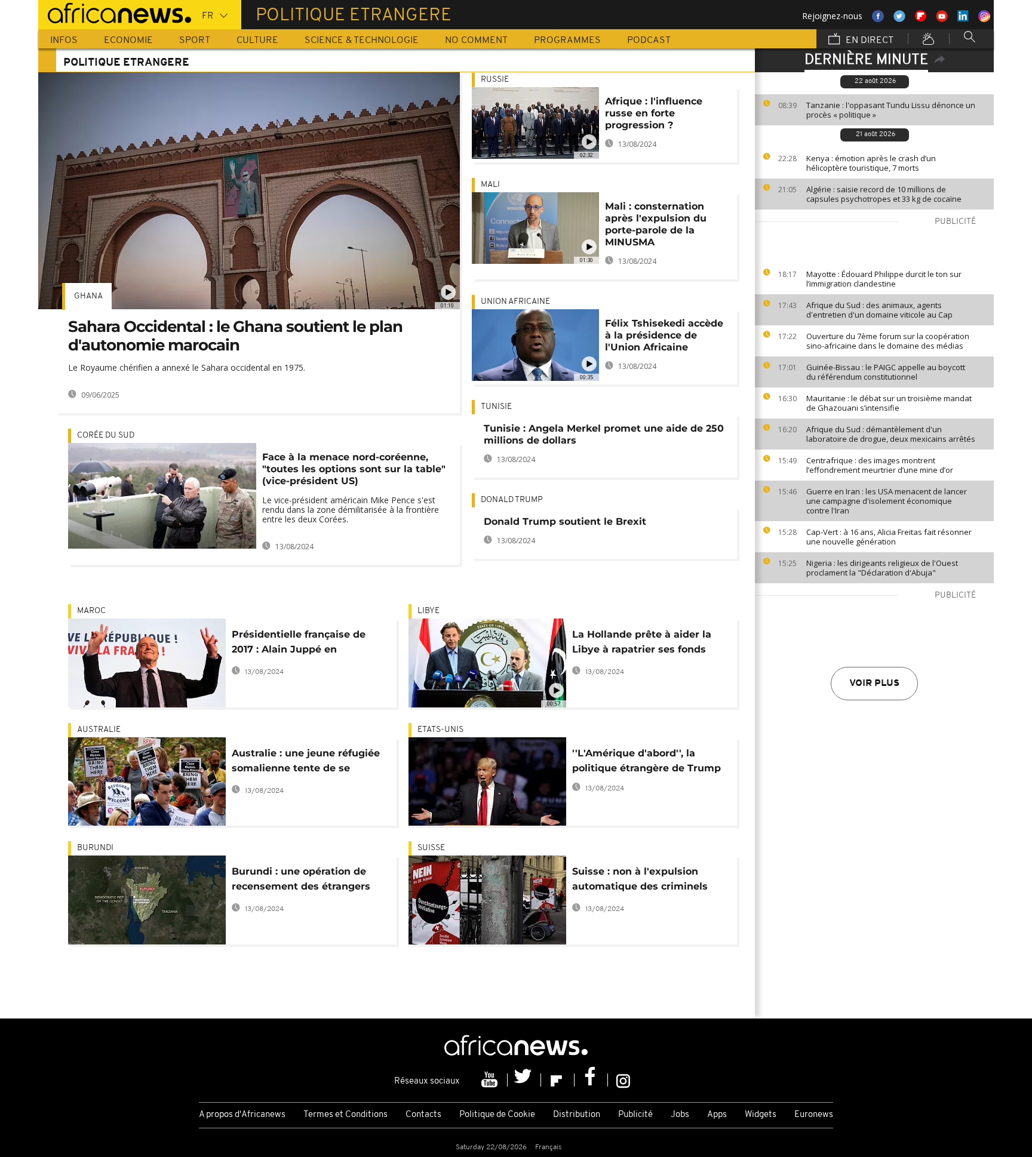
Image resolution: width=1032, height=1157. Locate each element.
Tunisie (496, 406)
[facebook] (591, 1080)
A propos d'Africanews (242, 1114)
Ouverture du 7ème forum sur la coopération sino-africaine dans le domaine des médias (887, 340)
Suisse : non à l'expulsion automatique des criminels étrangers (640, 881)
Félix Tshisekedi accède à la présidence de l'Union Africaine (664, 335)
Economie (128, 40)
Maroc (91, 611)
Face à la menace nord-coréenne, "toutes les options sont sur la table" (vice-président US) (354, 469)
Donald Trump (512, 500)
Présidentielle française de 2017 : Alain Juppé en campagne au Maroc (299, 644)
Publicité (635, 1114)
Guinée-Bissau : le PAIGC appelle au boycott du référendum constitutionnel (885, 371)
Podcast (649, 40)
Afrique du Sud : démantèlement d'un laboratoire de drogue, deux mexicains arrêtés (890, 434)
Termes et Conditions (345, 1114)
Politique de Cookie (497, 1114)
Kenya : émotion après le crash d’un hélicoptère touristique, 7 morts (871, 163)
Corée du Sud (105, 435)
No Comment (476, 40)
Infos (64, 40)
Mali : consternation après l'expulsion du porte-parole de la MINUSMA (656, 224)
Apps (717, 1114)
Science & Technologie (362, 40)
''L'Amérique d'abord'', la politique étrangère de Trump (646, 760)
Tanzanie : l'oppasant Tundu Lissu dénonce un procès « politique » (890, 109)
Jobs (680, 1114)
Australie (99, 729)
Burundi (95, 848)
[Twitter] (524, 1080)
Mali (490, 184)
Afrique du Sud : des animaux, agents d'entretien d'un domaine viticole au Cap (879, 309)
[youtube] (491, 1080)
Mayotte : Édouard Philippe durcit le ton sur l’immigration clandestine (884, 278)
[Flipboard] (558, 1080)
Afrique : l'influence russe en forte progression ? (653, 113)
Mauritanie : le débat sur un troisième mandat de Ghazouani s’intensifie (889, 403)
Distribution (576, 1114)
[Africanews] (114, 12)
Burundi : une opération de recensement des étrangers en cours (301, 881)
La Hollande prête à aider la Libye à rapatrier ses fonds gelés (641, 644)
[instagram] (623, 1080)
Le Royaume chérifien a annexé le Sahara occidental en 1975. (186, 367)
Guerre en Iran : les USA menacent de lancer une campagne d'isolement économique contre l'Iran (886, 501)
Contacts (423, 1114)
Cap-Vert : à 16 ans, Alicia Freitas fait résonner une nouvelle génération (889, 536)
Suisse (431, 848)
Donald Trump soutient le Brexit (565, 521)
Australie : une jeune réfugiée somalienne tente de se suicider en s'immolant (306, 762)
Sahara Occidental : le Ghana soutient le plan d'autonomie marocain (235, 336)
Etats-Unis (440, 729)
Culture (257, 40)
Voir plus (874, 683)
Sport (194, 40)
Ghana (88, 296)
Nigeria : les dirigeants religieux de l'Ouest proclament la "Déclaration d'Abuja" (882, 567)
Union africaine (515, 301)
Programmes (567, 40)
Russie (495, 79)
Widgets (760, 1114)
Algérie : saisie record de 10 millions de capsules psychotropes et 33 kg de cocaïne (884, 194)
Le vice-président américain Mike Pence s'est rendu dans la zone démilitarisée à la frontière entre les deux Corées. (350, 509)
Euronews (813, 1114)
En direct (868, 40)
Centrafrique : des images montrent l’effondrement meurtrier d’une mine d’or (879, 465)
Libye (428, 611)
